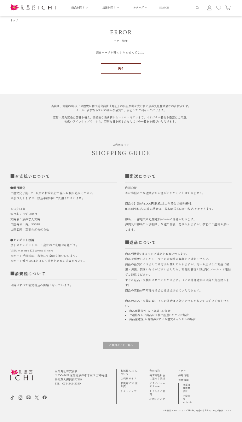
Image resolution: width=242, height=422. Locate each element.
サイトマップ (128, 391)
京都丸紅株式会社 (187, 388)
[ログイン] (209, 7)
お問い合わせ (157, 399)
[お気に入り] (218, 7)
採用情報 (183, 375)
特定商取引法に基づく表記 (157, 377)
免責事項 (183, 380)
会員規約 (154, 370)
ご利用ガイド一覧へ (121, 345)
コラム (182, 370)
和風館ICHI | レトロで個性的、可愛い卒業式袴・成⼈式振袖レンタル (198, 411)
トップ (14, 20)
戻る (121, 68)
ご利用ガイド (128, 378)
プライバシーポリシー (157, 385)
